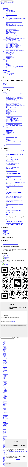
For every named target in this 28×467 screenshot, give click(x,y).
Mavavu (5, 17)
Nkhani (4, 72)
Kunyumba (5, 8)
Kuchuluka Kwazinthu (10, 11)
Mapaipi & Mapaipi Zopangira (9, 39)
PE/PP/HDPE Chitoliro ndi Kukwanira (14, 47)
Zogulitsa (5, 84)
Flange (7, 60)
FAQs (7, 16)
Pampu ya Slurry (9, 54)
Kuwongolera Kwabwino (11, 12)
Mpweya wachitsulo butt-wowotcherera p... (12, 167)
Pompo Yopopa (9, 56)
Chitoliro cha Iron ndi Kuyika (12, 44)
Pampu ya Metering (10, 57)
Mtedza (7, 64)
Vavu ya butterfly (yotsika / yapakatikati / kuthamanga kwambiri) (14, 26)
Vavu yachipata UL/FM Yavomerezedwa (12, 160)
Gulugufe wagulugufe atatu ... (14, 173)
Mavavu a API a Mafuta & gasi (12, 30)
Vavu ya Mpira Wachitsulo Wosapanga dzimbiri (15, 38)
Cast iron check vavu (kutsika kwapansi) (14, 22)
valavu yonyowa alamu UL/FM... (15, 154)
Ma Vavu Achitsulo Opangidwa (12, 33)
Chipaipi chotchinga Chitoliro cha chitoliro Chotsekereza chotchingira (14, 67)
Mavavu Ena (8, 37)
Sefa (7, 23)
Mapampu (5, 51)
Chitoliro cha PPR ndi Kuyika (12, 46)
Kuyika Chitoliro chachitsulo (12, 43)
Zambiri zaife (6, 9)
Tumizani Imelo (4, 262)
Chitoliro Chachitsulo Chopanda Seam (14, 40)
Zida (4, 59)
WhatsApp (6, 264)
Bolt (6, 63)
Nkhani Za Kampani (10, 73)
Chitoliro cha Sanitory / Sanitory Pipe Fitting (15, 50)
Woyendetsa (8, 36)
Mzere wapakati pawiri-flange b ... (15, 207)
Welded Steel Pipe (9, 42)
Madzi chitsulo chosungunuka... (14, 179)
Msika (7, 13)
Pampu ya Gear (9, 58)
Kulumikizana (9, 65)
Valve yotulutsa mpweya (11, 29)
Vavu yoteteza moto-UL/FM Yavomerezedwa (15, 27)
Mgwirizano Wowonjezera (11, 61)
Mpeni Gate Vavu (9, 31)
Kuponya (5, 70)
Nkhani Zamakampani (10, 74)
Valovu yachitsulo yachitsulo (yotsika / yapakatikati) (16, 20)
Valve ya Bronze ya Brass (11, 32)
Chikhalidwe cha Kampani (11, 15)
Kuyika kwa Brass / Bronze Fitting (13, 49)
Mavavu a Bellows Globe (11, 24)
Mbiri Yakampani (9, 10)
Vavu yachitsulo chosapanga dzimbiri (13, 34)
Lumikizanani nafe (7, 75)
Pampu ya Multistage (10, 53)
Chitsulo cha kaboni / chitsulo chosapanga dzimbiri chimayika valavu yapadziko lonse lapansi (14, 223)
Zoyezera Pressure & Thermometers (13, 68)
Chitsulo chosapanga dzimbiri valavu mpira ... (14, 200)
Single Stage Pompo (10, 52)
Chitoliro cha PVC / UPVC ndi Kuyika (14, 45)
